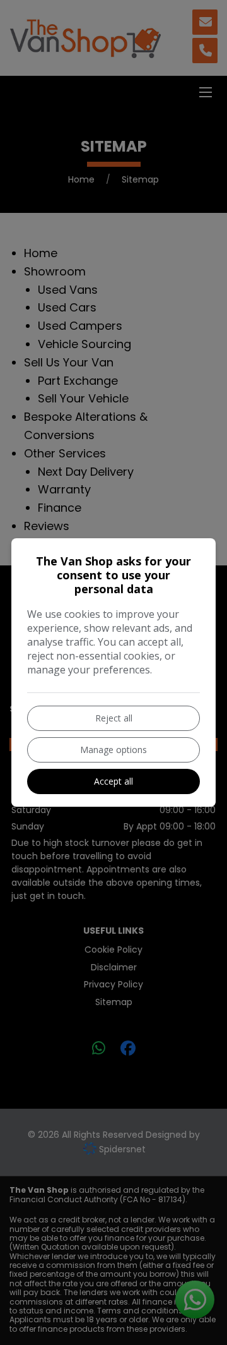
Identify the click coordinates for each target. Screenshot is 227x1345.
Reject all (113, 718)
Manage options (113, 750)
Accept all (113, 781)
